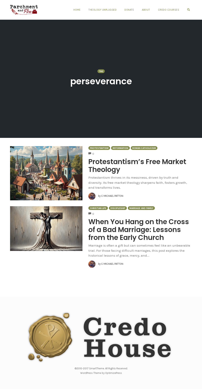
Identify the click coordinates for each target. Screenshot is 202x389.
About (146, 9)
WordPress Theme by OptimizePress (101, 372)
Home (76, 9)
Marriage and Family (141, 208)
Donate (129, 9)
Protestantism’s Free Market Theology (137, 165)
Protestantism (99, 148)
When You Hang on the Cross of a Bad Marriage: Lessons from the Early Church (138, 229)
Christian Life (98, 208)
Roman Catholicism (144, 148)
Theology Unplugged (102, 9)
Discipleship (117, 208)
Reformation (120, 148)
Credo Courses (168, 9)
